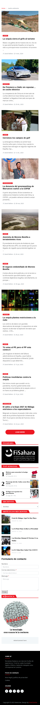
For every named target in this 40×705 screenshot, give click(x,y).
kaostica (6, 84)
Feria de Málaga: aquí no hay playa (24, 518)
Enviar (4, 592)
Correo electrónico (9, 570)
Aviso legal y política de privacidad (16, 677)
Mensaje (5, 576)
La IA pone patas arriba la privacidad (25, 529)
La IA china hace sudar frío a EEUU (25, 550)
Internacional (7, 183)
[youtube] (18, 691)
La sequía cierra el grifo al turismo (19, 39)
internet (6, 314)
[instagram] (14, 691)
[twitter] (6, 691)
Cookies (7, 680)
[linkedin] (22, 691)
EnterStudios (33, 702)
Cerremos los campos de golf (16, 138)
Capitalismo (6, 403)
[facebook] (10, 691)
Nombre (5, 564)
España (5, 35)
